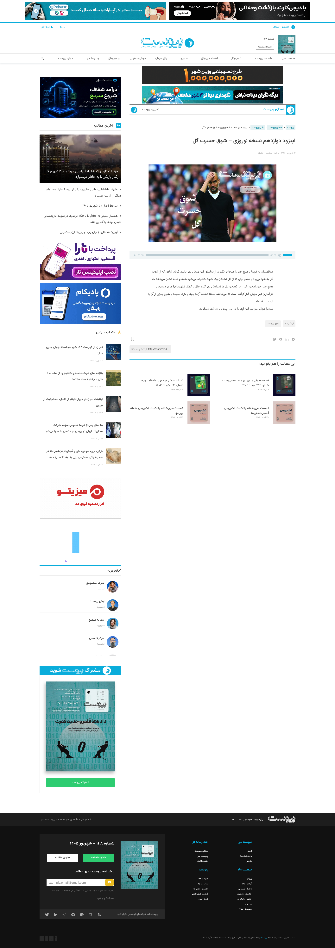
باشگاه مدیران (245, 889)
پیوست (290, 127)
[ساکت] (279, 255)
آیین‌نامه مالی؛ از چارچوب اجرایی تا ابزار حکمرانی (89, 232)
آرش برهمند (97, 601)
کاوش (249, 861)
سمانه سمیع (96, 620)
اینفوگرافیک (202, 861)
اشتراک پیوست (81, 782)
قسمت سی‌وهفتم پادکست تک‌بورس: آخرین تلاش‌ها (246, 411)
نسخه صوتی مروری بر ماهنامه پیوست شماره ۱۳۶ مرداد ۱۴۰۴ (245, 383)
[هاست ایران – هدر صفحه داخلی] (212, 95)
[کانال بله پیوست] (95, 11)
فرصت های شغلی (199, 894)
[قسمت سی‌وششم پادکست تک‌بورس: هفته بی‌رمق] (198, 423)
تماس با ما (203, 884)
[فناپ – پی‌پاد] (80, 303)
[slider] (288, 254)
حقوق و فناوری (244, 899)
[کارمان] (80, 542)
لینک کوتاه (141, 349)
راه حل (248, 904)
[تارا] (80, 259)
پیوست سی (202, 856)
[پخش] (134, 255)
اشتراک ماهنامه (265, 47)
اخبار (249, 851)
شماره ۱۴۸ (268, 39)
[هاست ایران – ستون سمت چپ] (80, 97)
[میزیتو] (80, 498)
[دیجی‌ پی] (239, 11)
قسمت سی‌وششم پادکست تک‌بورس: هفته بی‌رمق (156, 411)
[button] (42, 58)
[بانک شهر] (212, 75)
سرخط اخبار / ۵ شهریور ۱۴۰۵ (100, 206)
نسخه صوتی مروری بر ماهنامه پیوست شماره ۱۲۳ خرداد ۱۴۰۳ (160, 383)
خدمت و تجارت (244, 894)
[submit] (109, 882)
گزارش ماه (247, 884)
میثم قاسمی (96, 638)
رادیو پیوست (257, 127)
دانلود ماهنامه (98, 858)
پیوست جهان (245, 909)
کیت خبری (203, 899)
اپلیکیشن (289, 324)
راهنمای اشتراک (281, 27)
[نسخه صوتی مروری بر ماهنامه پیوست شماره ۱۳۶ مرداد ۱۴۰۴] (284, 395)
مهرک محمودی (95, 583)
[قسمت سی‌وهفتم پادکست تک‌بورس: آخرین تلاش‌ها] (284, 423)
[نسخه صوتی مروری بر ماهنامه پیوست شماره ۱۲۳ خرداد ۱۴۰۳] (198, 395)
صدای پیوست (273, 109)
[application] (212, 255)
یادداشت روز (246, 856)
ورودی (249, 879)
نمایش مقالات (62, 858)
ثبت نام (45, 27)
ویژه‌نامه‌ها (203, 879)
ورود (62, 27)
